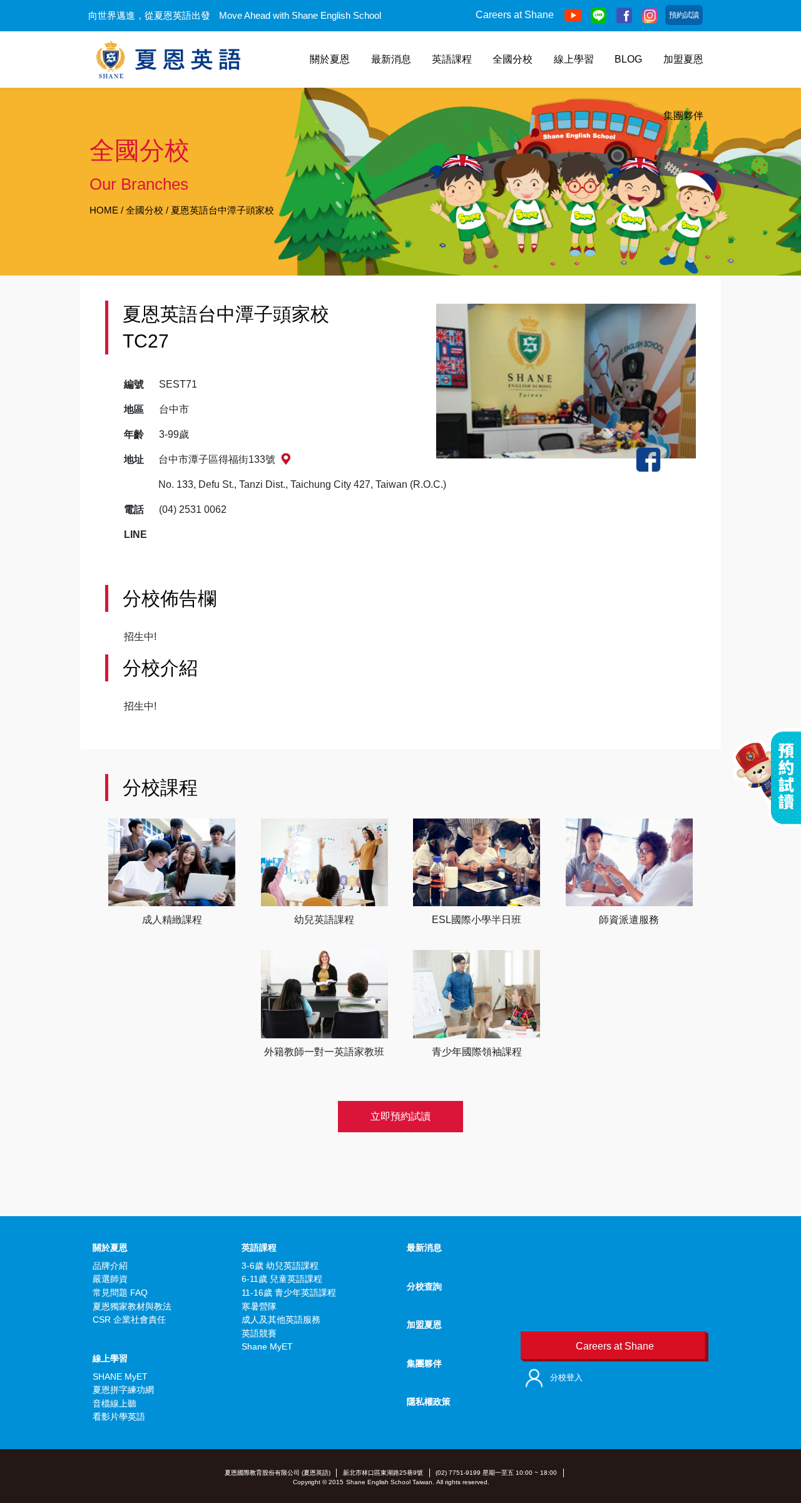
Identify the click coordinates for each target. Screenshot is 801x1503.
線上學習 (574, 59)
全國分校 (512, 59)
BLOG (628, 59)
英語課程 (452, 59)
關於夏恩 (330, 59)
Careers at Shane (515, 14)
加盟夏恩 (683, 59)
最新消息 (391, 59)
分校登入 (566, 1377)
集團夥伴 (683, 115)
